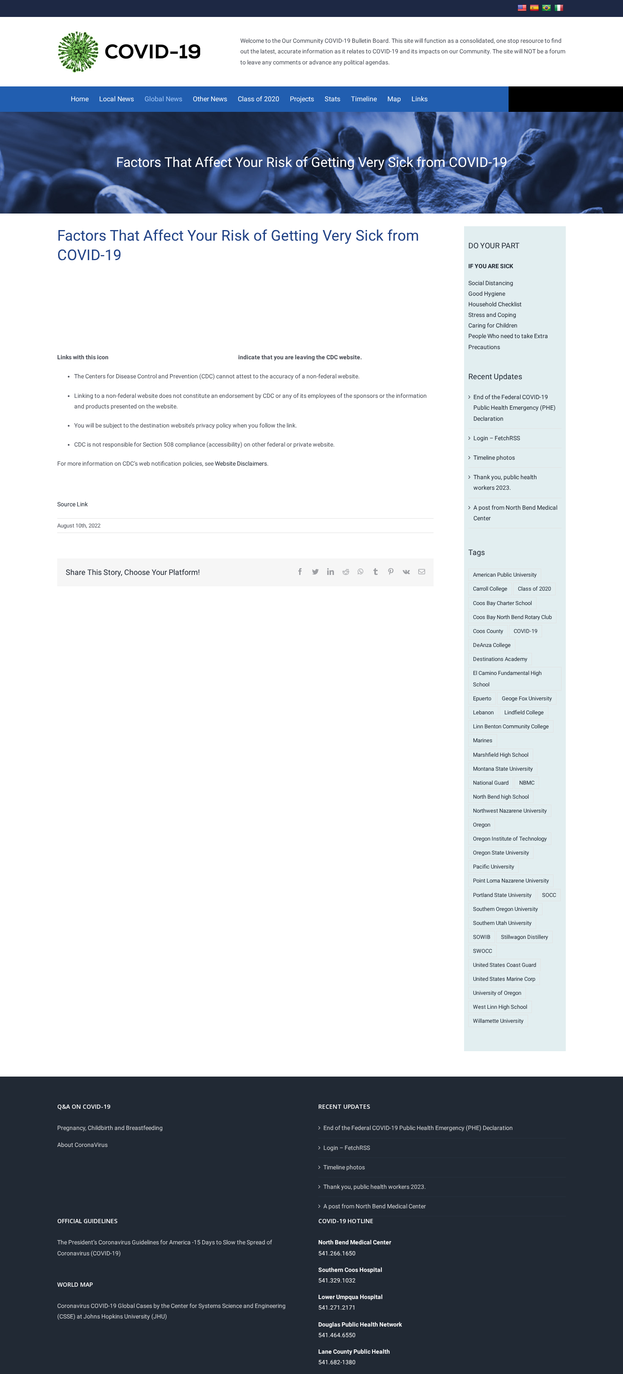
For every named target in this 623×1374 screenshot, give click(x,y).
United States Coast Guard (504, 965)
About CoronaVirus (82, 1144)
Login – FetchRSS (496, 438)
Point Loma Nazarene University (511, 880)
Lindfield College (524, 712)
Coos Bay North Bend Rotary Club (512, 617)
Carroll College (490, 589)
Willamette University (498, 1021)
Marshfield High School (500, 755)
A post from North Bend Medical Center (374, 1206)
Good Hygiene (486, 293)
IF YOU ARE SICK (490, 266)
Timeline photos (494, 457)
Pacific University (493, 866)
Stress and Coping (492, 314)
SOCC (549, 895)
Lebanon (483, 712)
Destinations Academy (500, 659)
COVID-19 (525, 631)
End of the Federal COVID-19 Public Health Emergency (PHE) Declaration (514, 408)
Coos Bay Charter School (502, 603)
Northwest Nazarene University (510, 811)
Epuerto (482, 698)
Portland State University (502, 895)
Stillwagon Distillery (524, 937)
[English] (522, 8)
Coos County (488, 631)
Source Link (72, 504)
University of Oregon (497, 993)
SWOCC (482, 951)
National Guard (491, 783)
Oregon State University (501, 852)
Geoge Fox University (527, 698)
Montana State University (503, 769)
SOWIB (481, 937)
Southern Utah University (502, 923)
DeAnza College (492, 645)
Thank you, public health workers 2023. (374, 1186)
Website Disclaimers (241, 463)
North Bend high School (501, 797)
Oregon (481, 825)
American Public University (505, 575)
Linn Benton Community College (511, 726)
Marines (482, 740)
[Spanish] (534, 8)
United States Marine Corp (504, 979)
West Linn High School (500, 1007)
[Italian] (559, 8)
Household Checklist (495, 304)
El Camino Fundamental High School (507, 679)
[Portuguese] (546, 8)
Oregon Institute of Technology (510, 839)
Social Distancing (490, 283)
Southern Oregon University (505, 909)
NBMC (526, 783)
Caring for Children (492, 325)
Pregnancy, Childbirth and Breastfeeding (110, 1127)
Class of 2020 (534, 589)
